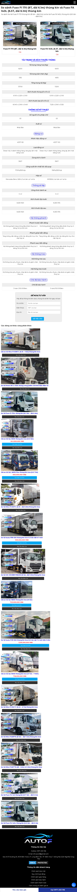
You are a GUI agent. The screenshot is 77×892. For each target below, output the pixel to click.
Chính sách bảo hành (38, 880)
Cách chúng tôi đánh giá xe (38, 886)
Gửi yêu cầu (37, 319)
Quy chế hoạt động (38, 874)
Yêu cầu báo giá (20, 355)
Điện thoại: (20, 308)
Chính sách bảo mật (38, 871)
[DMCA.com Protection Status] (38, 864)
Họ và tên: (20, 303)
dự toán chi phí (17, 444)
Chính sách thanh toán (38, 883)
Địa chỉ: (19, 312)
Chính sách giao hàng (38, 877)
